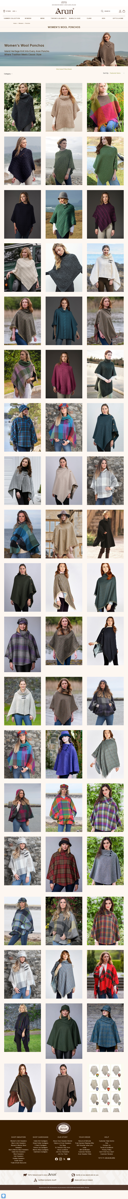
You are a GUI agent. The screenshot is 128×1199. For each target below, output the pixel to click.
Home (15, 23)
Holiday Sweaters (18, 1158)
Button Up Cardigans (41, 1147)
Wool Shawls (68, 69)
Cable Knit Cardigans (40, 1141)
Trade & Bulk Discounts (18, 1163)
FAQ (106, 1143)
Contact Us (106, 1145)
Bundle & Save (74, 18)
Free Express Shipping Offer (84, 1143)
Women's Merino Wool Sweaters (18, 1146)
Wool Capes (59, 69)
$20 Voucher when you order (85, 1146)
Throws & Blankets (59, 18)
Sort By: (106, 73)
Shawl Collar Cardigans (40, 1143)
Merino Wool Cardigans (40, 1150)
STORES (8, 11)
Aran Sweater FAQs (84, 1154)
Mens (42, 18)
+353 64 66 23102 (110, 1158)
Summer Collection (12, 18)
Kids (103, 18)
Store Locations (62, 1150)
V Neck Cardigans (40, 1145)
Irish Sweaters (18, 1156)
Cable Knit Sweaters (18, 1152)
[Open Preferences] (3, 1196)
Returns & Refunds (84, 1141)
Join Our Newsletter (62, 1152)
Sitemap (87, 1187)
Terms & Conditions (106, 1147)
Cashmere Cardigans (40, 1152)
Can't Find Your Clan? (106, 1152)
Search (107, 11)
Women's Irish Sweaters (18, 1141)
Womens (28, 18)
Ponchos (27, 23)
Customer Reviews (84, 1152)
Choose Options (23, 107)
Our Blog (63, 1145)
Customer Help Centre (106, 1141)
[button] (8, 74)
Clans (89, 18)
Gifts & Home (118, 18)
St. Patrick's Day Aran (62, 1147)
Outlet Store (18, 1160)
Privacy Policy (106, 1150)
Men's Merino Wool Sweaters (18, 1150)
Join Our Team (63, 1154)
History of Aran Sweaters (62, 1143)
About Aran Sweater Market (62, 1141)
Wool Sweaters (18, 1154)
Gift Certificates (84, 1150)
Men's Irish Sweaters (18, 1143)
